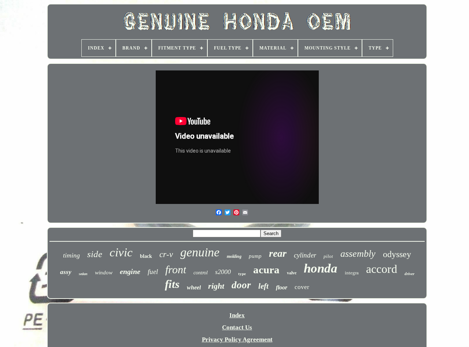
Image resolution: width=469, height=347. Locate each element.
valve (291, 272)
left (263, 286)
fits (172, 284)
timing (71, 255)
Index (237, 315)
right (216, 286)
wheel (194, 287)
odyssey (397, 254)
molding (234, 256)
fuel (153, 271)
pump (255, 256)
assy (65, 272)
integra (352, 272)
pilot (328, 256)
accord (381, 268)
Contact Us (237, 327)
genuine (199, 252)
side (94, 254)
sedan (83, 274)
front (175, 269)
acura (266, 269)
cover (302, 287)
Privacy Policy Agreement (237, 339)
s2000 (223, 271)
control (200, 272)
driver (409, 273)
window (103, 272)
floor (281, 287)
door (241, 285)
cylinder (305, 255)
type (242, 273)
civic (121, 252)
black (146, 256)
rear (278, 253)
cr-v (166, 254)
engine (130, 271)
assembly (358, 253)
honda (320, 268)
